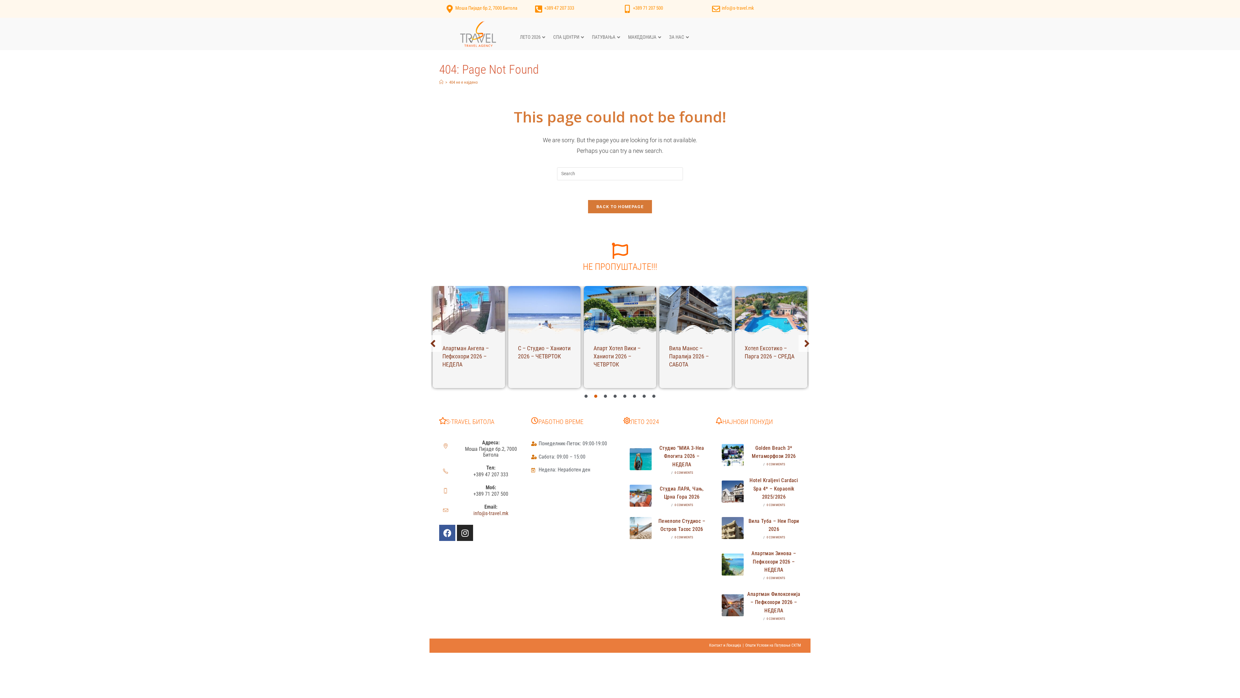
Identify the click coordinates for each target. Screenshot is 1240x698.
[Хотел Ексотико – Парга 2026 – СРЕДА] (771, 310)
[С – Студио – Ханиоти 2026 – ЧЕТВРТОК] (544, 310)
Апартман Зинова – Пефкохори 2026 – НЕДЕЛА (773, 561)
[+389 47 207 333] (538, 9)
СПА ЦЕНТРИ (566, 37)
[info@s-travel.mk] (716, 9)
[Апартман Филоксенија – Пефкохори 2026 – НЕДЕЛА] (733, 605)
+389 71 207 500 (648, 8)
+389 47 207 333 (559, 8)
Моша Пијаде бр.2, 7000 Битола (486, 8)
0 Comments (684, 472)
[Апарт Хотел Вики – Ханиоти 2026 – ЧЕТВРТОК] (620, 310)
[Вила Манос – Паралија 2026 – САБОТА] (695, 310)
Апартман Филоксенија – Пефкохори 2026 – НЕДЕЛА (773, 602)
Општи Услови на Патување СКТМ (773, 645)
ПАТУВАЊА (603, 37)
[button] (433, 343)
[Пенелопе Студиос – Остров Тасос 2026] (641, 528)
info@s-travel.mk (738, 8)
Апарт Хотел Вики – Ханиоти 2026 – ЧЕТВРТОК (617, 356)
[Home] (441, 82)
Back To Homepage (620, 206)
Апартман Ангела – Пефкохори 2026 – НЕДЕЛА (465, 356)
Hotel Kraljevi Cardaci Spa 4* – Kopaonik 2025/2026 (773, 488)
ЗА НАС (676, 37)
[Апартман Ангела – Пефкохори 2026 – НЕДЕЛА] (469, 310)
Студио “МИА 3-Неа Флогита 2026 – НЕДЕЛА (681, 456)
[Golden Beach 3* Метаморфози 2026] (733, 455)
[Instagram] (465, 533)
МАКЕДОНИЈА (642, 37)
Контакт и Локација (725, 645)
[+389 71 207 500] (627, 9)
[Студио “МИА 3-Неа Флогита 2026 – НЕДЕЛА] (641, 459)
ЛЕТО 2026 (530, 37)
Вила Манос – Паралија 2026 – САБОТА (689, 356)
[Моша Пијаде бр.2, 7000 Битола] (450, 9)
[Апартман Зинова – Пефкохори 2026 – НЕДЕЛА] (733, 565)
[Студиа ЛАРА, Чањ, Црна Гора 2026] (641, 496)
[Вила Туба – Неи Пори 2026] (733, 528)
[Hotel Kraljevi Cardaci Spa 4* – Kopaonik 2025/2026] (733, 491)
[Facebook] (447, 533)
